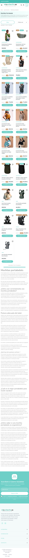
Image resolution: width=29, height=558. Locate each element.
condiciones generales (12, 496)
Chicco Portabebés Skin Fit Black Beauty (21, 229)
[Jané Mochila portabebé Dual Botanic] (21, 194)
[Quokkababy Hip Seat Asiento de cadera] (21, 35)
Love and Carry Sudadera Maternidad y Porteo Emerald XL (7, 98)
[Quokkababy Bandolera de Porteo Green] (7, 35)
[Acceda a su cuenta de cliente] (23, 5)
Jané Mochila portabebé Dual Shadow (7, 255)
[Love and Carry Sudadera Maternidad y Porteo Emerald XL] (7, 88)
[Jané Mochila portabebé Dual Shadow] (7, 245)
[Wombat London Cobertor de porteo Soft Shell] (7, 169)
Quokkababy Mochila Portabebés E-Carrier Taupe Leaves (6, 71)
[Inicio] (2, 10)
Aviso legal (7, 556)
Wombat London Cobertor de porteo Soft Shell (7, 178)
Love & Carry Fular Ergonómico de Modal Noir (21, 151)
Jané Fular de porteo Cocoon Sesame (6, 204)
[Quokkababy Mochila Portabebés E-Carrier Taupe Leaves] (7, 61)
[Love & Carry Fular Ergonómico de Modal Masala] (7, 115)
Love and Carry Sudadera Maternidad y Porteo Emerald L (21, 98)
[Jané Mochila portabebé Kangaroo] (7, 220)
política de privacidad (23, 496)
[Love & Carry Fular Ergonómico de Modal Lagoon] (7, 142)
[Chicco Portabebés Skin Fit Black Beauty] (21, 220)
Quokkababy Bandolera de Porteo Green (7, 45)
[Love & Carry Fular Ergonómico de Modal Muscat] (21, 115)
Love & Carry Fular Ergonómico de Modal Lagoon (6, 152)
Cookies (10, 554)
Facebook (2, 523)
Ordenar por (22, 22)
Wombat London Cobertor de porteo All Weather (21, 178)
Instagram (5, 523)
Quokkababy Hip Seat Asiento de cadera (20, 45)
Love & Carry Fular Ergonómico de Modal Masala (6, 125)
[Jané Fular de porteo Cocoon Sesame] (7, 194)
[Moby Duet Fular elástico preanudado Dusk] (21, 61)
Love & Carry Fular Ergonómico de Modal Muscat (20, 125)
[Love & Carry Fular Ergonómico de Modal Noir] (21, 142)
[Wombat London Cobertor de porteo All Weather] (21, 169)
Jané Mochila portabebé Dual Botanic (21, 204)
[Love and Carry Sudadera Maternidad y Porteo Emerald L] (21, 88)
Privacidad (5, 554)
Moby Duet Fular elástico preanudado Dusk (21, 70)
